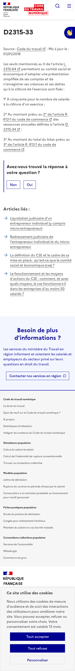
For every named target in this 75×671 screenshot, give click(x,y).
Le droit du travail (14, 406)
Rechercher (57, 6)
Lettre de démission (15, 480)
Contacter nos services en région (35, 375)
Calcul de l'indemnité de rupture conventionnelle (32, 456)
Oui (29, 184)
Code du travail (29, 48)
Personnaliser (37, 660)
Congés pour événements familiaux (24, 521)
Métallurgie (10, 551)
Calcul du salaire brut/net (18, 450)
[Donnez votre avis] (69, 33)
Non (13, 184)
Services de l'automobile (18, 544)
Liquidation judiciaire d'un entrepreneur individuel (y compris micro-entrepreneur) (37, 223)
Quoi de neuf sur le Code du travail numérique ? (31, 413)
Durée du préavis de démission (21, 514)
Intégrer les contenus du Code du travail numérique (34, 433)
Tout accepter (37, 636)
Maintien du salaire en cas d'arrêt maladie (28, 528)
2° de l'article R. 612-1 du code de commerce (35, 117)
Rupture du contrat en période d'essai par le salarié (34, 486)
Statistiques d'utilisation (17, 426)
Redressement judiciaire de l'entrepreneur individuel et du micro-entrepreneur (40, 241)
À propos (9, 419)
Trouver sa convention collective (22, 463)
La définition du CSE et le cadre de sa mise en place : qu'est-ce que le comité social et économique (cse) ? (40, 260)
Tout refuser (37, 648)
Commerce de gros (14, 558)
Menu (69, 6)
